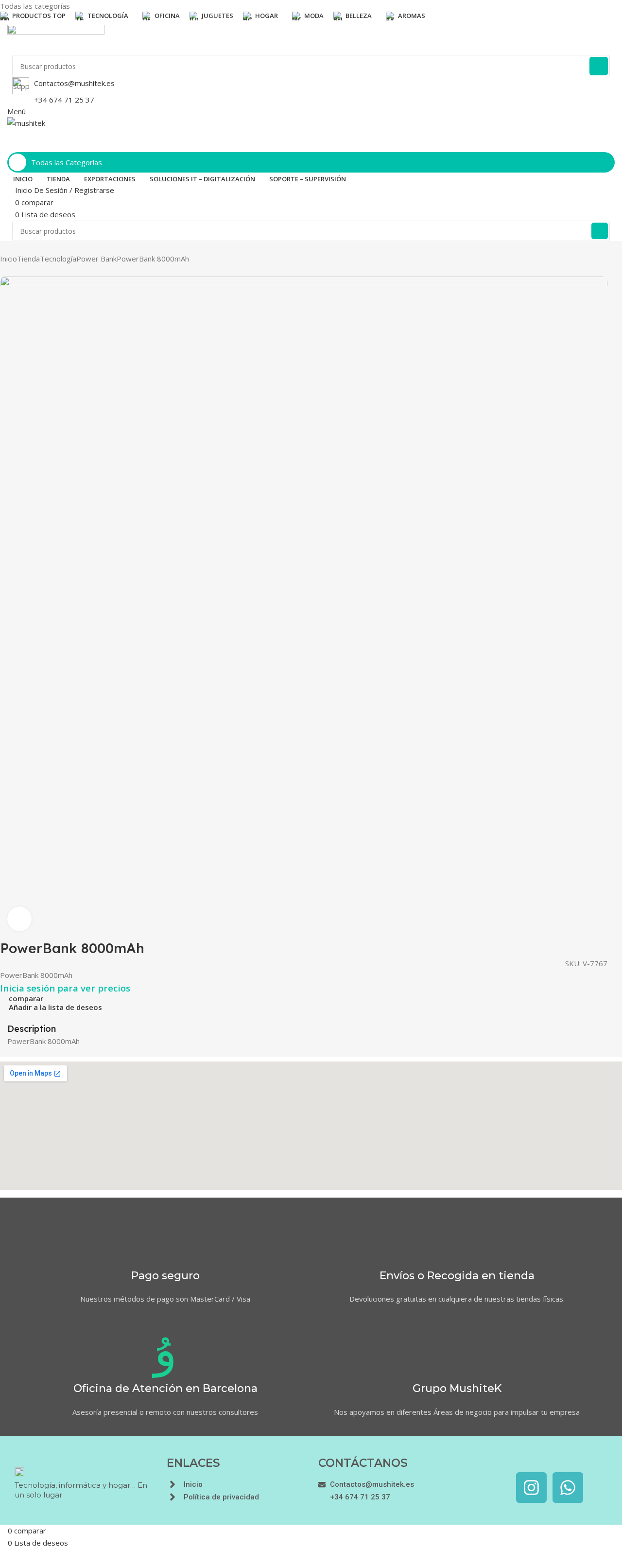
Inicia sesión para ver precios (65, 988)
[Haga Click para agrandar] (19, 918)
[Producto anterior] (5, 272)
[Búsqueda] (598, 66)
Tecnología (58, 258)
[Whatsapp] (568, 1487)
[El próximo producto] (24, 272)
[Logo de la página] (311, 40)
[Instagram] (531, 1487)
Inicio (8, 258)
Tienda (28, 258)
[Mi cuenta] (10, 146)
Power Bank (96, 258)
